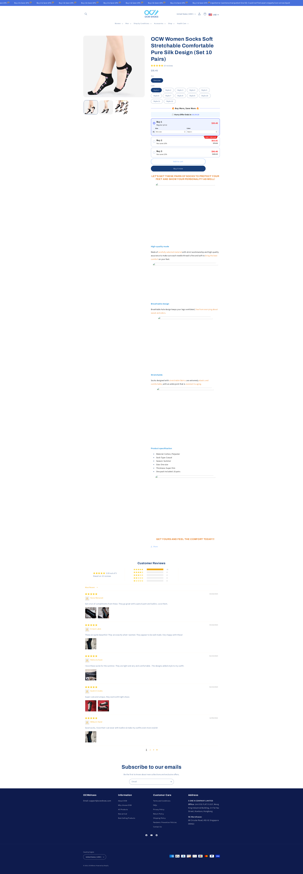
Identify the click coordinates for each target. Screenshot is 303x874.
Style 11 (157, 101)
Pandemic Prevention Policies (165, 822)
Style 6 (156, 96)
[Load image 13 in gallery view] (121, 107)
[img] (91, 594)
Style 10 (204, 96)
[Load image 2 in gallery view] (106, 107)
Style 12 (169, 101)
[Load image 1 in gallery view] (91, 107)
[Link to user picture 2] (103, 612)
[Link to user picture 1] (90, 612)
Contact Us (157, 827)
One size (157, 80)
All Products (123, 809)
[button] (86, 14)
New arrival (122, 814)
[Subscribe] (171, 782)
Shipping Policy (159, 818)
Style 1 (156, 90)
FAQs (155, 805)
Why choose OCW (125, 805)
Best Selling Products (126, 818)
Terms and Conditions (161, 801)
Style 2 (168, 90)
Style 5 (204, 90)
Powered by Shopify (102, 865)
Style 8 (180, 96)
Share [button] (155, 546)
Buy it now (178, 168)
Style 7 (168, 96)
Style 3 (180, 90)
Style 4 (192, 90)
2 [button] (150, 749)
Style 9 (192, 96)
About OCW (122, 801)
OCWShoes (92, 865)
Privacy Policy (158, 809)
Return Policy (158, 814)
